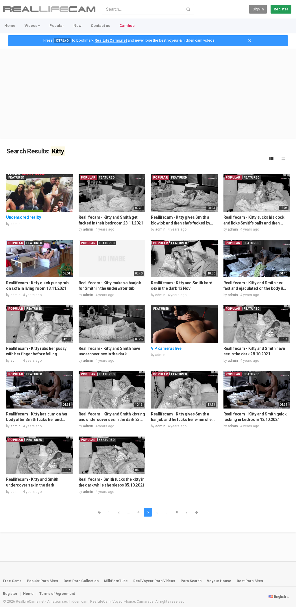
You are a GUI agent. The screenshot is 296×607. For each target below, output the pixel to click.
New (77, 25)
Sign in (258, 9)
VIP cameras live (166, 348)
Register (281, 9)
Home (9, 25)
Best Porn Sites (250, 581)
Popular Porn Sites (42, 581)
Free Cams (12, 581)
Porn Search (191, 581)
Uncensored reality (23, 217)
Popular (56, 25)
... (128, 512)
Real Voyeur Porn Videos (154, 581)
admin (15, 224)
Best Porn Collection (81, 581)
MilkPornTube (116, 581)
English (280, 597)
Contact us (100, 25)
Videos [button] (31, 25)
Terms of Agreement (57, 594)
